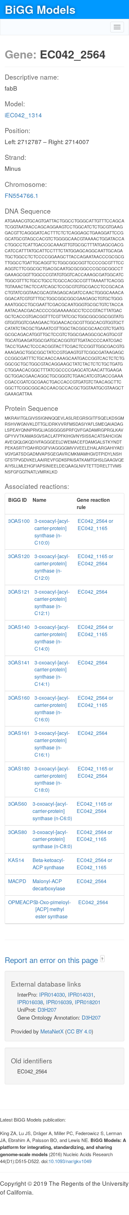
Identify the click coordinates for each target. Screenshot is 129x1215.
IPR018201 (88, 1002)
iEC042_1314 (23, 114)
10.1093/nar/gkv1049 (70, 1161)
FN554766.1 (22, 195)
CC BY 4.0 (79, 1031)
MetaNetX (52, 1031)
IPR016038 (30, 1002)
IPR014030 (52, 994)
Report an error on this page (52, 959)
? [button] (102, 958)
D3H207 (47, 1009)
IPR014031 (81, 994)
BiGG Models (40, 9)
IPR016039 (59, 1002)
